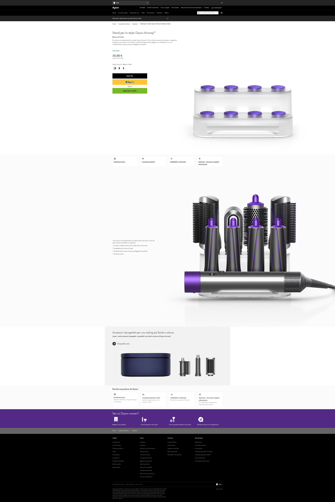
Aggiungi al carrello (130, 91)
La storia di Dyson (172, 442)
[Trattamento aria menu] (140, 13)
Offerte (166, 13)
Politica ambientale (172, 451)
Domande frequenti (200, 458)
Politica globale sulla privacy (118, 484)
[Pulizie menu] (117, 13)
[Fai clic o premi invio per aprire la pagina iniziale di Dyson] (115, 8)
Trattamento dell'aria (118, 448)
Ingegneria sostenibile (173, 448)
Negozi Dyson (198, 442)
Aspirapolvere (116, 442)
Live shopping (198, 448)
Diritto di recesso (144, 451)
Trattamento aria (134, 13)
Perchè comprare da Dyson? (147, 473)
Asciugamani (116, 458)
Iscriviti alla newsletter (200, 445)
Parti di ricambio (117, 464)
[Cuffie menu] (145, 13)
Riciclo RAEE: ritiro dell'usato (175, 455)
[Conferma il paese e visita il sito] (222, 2)
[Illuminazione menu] (155, 13)
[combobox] (130, 3)
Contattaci (206, 7)
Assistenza (159, 13)
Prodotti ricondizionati (153, 7)
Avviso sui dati (139, 484)
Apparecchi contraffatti (146, 467)
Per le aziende (175, 7)
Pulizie (114, 13)
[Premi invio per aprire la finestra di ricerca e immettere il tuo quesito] (207, 12)
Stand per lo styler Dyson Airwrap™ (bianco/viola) (127, 18)
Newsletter (142, 7)
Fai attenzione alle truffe (146, 470)
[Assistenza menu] (163, 13)
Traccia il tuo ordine (145, 455)
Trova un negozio (165, 7)
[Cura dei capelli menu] (128, 13)
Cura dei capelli (123, 13)
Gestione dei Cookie (130, 484)
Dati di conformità (144, 464)
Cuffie (143, 13)
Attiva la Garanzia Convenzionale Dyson (191, 7)
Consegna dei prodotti (146, 458)
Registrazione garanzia (146, 461)
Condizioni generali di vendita (202, 455)
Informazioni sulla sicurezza (202, 461)
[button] (129, 76)
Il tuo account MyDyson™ (146, 477)
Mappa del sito (116, 467)
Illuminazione (151, 13)
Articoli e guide (171, 445)
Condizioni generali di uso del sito (203, 451)
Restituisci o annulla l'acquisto (147, 448)
